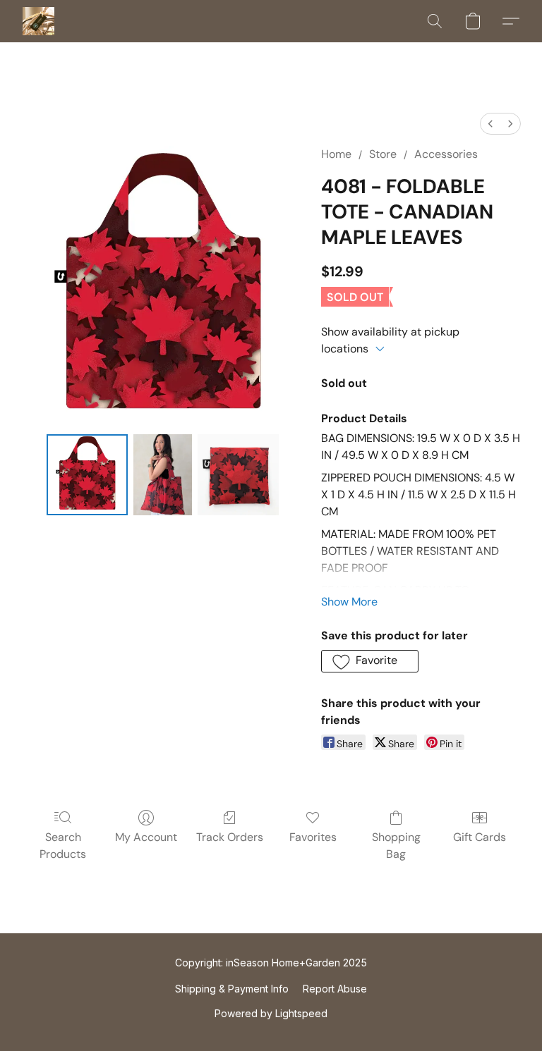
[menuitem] (490, 123)
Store (383, 154)
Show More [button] (349, 601)
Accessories (446, 154)
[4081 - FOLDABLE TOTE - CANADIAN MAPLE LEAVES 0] (87, 474)
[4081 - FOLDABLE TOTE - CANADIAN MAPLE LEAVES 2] (238, 474)
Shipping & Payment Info (232, 989)
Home (336, 154)
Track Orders (229, 837)
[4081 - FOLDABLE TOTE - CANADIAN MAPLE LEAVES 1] (163, 474)
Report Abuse (335, 989)
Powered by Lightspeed (271, 1013)
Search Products (63, 845)
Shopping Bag (396, 845)
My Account (146, 837)
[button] (38, 21)
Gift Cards (479, 837)
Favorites (313, 837)
